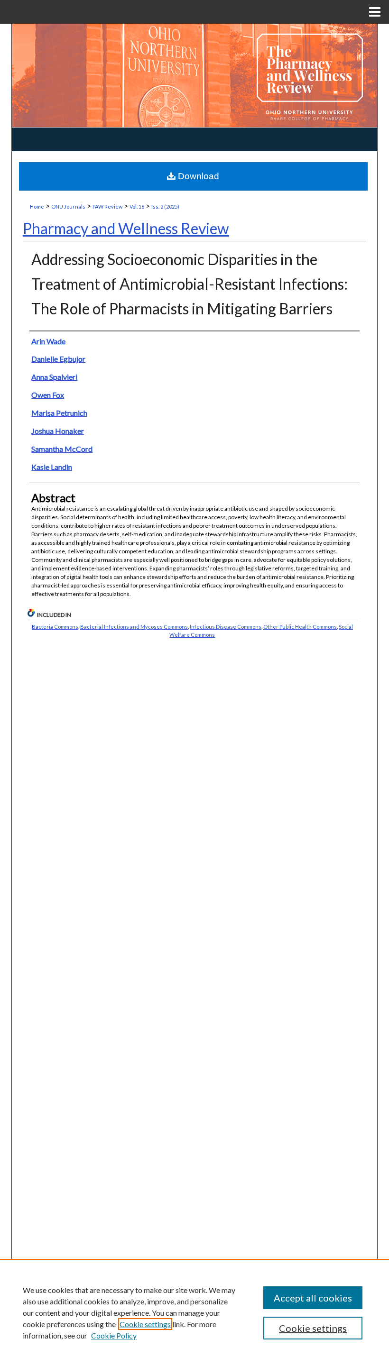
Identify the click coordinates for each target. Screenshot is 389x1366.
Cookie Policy (114, 1335)
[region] (194, 1312)
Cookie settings (145, 1324)
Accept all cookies (313, 1297)
